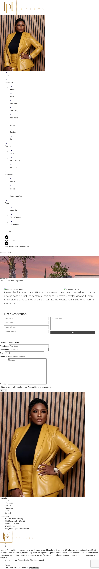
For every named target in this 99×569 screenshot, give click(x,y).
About (7, 510)
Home (7, 500)
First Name (4, 346)
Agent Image (34, 567)
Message (3, 384)
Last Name (4, 349)
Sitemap (8, 565)
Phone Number (6, 356)
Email (2, 353)
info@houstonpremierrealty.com (17, 246)
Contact (8, 513)
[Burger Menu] (0, 255)
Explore (8, 505)
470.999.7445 (10, 526)
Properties (9, 503)
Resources (9, 508)
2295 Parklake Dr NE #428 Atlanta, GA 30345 (15, 522)
